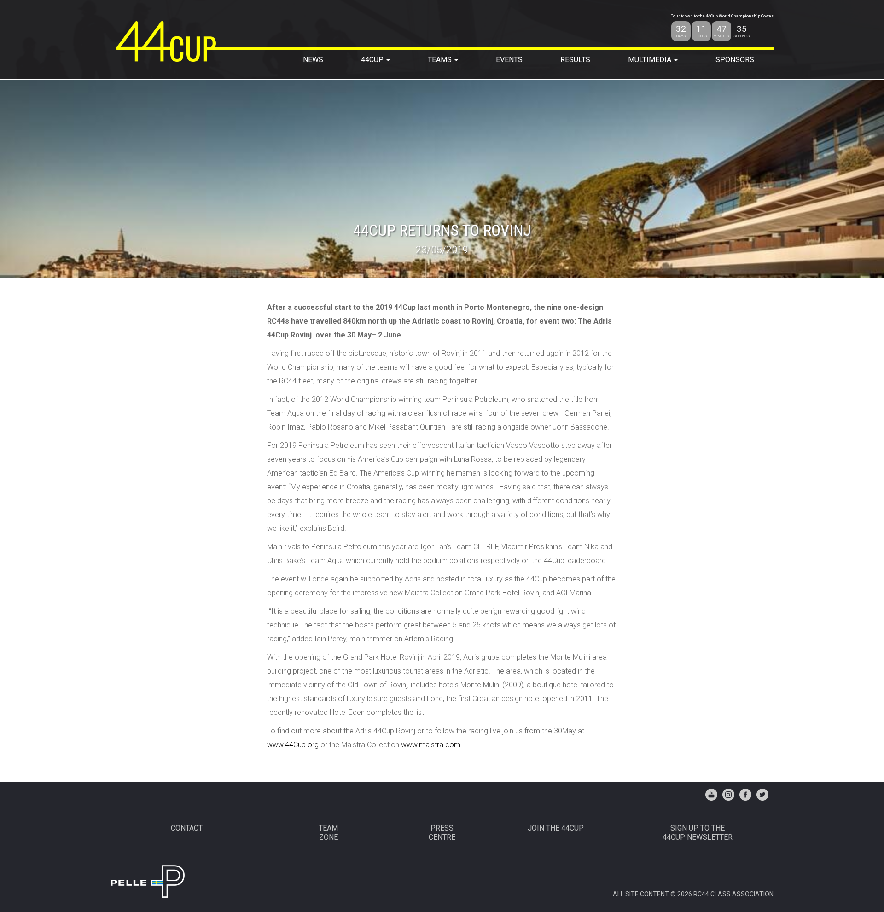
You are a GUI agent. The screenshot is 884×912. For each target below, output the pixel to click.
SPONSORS (734, 59)
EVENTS (509, 59)
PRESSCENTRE (442, 833)
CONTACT (187, 828)
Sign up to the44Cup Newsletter (698, 833)
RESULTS (575, 59)
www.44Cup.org (293, 744)
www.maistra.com (430, 744)
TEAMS (441, 59)
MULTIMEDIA (650, 59)
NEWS (313, 59)
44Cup (373, 59)
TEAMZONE (328, 833)
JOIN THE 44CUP (556, 828)
